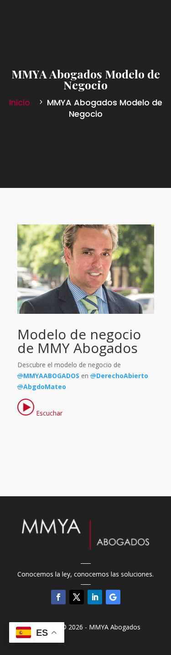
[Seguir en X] (76, 597)
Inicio (20, 102)
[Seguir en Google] (113, 597)
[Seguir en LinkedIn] (95, 597)
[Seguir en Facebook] (58, 597)
